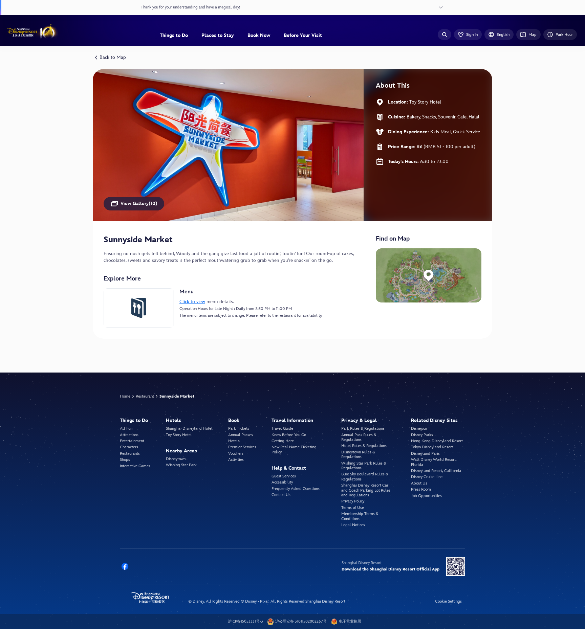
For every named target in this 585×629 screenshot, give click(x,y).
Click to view (192, 302)
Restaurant (145, 396)
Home (125, 396)
